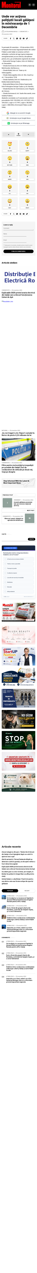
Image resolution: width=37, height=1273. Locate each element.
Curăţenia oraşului (12, 573)
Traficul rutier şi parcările (13, 563)
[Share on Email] (23, 38)
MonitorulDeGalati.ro (28, 596)
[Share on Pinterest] (20, 38)
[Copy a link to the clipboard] (27, 38)
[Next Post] (29, 518)
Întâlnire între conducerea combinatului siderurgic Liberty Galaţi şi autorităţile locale (21, 919)
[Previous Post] (7, 503)
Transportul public (12, 568)
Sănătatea (9, 582)
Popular (10, 890)
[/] (29, 4)
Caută (31, 539)
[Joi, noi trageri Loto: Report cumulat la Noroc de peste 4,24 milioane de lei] (18, 364)
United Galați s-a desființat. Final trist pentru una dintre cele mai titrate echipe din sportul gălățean (17, 881)
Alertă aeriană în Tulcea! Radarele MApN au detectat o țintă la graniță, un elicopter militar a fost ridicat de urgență (18, 861)
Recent (27, 890)
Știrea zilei (10, 896)
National (5, 430)
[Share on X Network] (13, 38)
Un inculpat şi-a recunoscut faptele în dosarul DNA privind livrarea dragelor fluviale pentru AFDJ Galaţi (20, 899)
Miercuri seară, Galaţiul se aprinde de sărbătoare (14, 519)
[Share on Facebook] (10, 38)
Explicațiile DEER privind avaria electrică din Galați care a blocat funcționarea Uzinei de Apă (18, 295)
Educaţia (9, 587)
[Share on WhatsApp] (17, 38)
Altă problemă (10, 591)
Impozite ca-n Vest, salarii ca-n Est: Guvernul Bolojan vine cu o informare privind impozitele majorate (20, 929)
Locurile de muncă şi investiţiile (15, 577)
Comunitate (23, 31)
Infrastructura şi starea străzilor (15, 559)
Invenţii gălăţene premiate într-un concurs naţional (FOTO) (23, 504)
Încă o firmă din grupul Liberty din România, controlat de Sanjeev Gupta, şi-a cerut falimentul (20, 909)
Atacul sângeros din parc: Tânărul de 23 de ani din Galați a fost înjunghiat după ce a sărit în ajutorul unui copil (18, 854)
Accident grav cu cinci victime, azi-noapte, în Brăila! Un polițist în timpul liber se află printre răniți (18, 874)
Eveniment (17, 500)
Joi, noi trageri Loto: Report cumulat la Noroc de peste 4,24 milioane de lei (18, 434)
